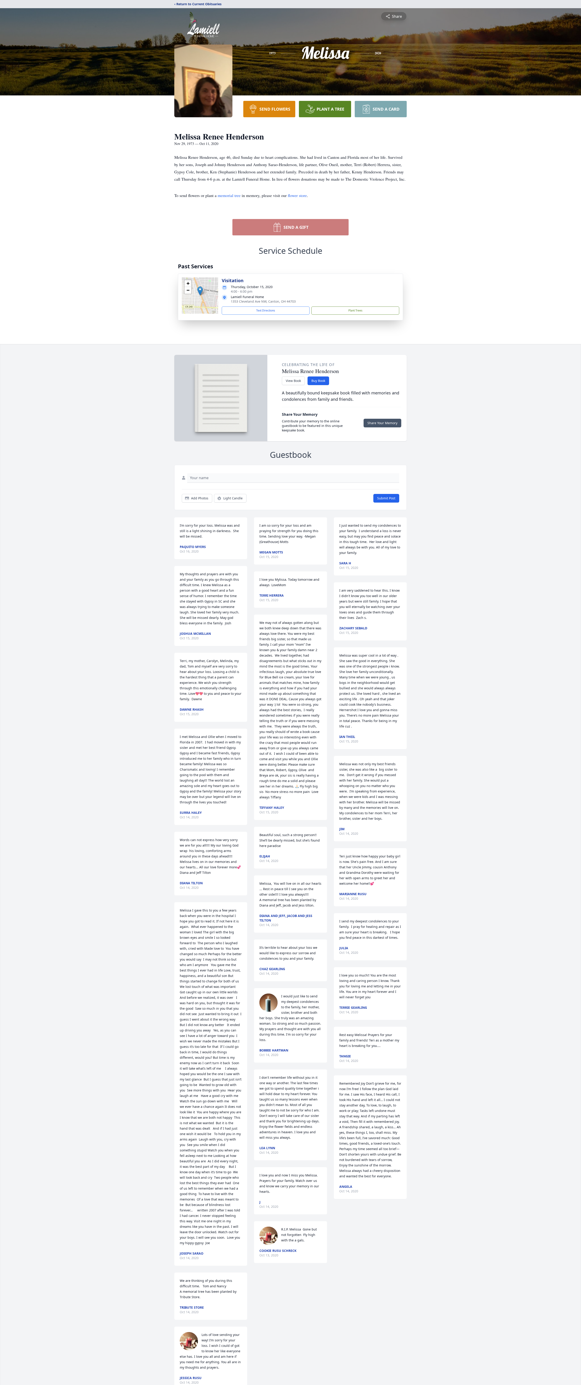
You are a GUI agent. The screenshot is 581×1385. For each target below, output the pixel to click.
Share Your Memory (382, 423)
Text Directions (265, 310)
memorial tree (229, 195)
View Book (293, 381)
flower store (297, 195)
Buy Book (318, 381)
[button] (200, 291)
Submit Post (386, 498)
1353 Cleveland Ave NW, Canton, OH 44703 (263, 301)
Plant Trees (355, 310)
